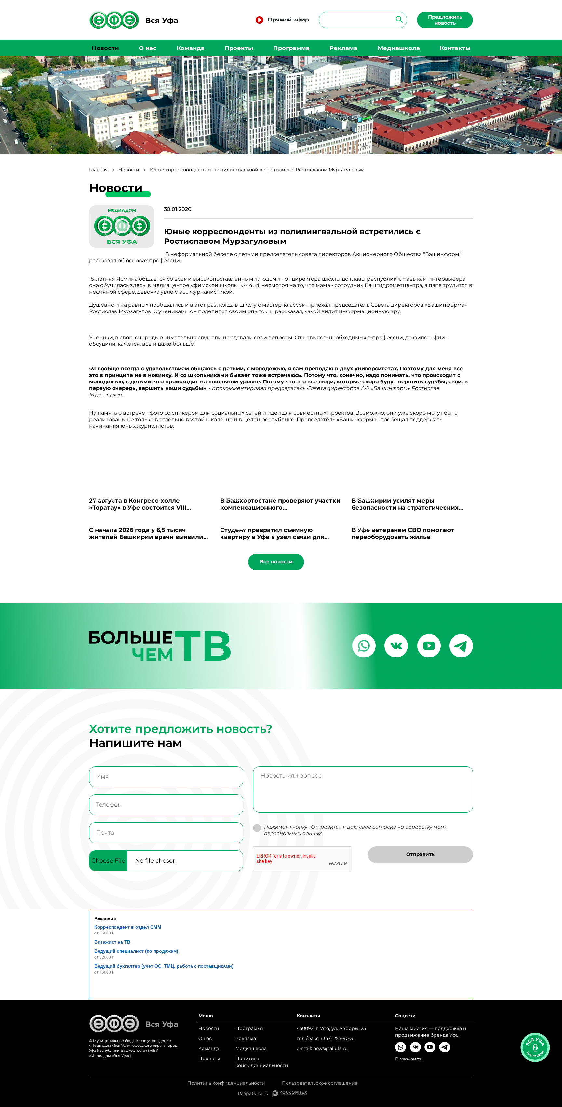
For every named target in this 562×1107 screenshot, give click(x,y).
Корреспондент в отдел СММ (127, 927)
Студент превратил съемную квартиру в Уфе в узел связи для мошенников (272, 537)
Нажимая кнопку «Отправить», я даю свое (355, 830)
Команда (191, 48)
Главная (98, 170)
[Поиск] (397, 19)
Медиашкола (399, 48)
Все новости (276, 562)
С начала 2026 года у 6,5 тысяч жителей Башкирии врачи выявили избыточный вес (146, 537)
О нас (147, 48)
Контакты (455, 48)
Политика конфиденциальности (261, 1062)
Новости (105, 48)
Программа (291, 48)
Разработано (255, 1093)
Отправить (420, 854)
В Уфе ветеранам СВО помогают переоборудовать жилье (403, 533)
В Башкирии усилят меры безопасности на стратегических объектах (405, 508)
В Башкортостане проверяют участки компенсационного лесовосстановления (280, 508)
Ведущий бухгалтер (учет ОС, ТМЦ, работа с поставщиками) (164, 966)
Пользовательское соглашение (320, 1083)
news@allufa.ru (330, 1048)
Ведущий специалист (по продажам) (136, 951)
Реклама (343, 48)
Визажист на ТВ (112, 942)
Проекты (238, 48)
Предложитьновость (445, 20)
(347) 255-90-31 (338, 1038)
